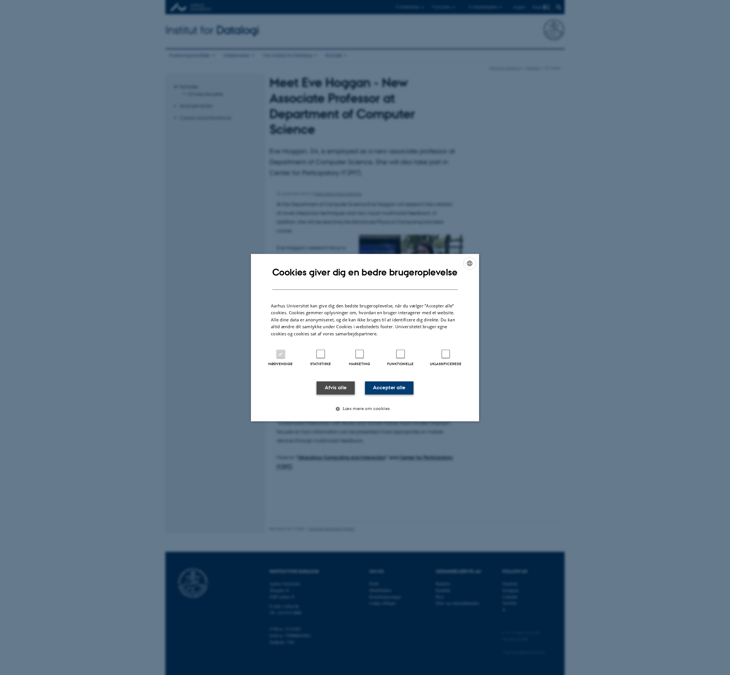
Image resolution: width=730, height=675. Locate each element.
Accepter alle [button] (389, 388)
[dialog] (365, 337)
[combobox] (470, 263)
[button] (365, 408)
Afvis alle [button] (336, 388)
